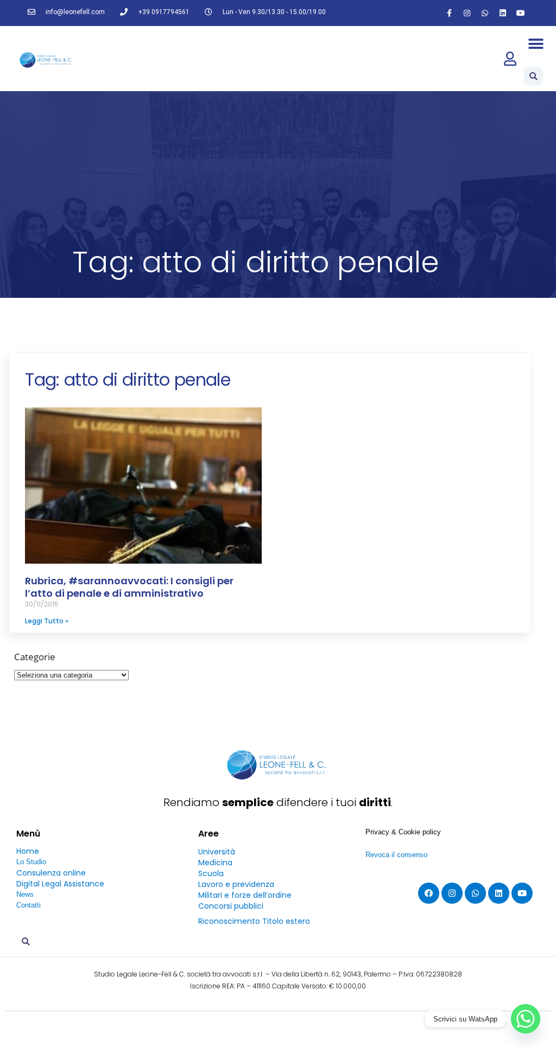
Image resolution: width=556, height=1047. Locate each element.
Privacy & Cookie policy (403, 832)
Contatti (28, 905)
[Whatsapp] (484, 13)
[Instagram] (467, 13)
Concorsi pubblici (230, 906)
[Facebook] (428, 893)
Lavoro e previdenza (236, 884)
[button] (536, 43)
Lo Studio (31, 862)
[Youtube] (520, 13)
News (25, 894)
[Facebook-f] (449, 13)
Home (27, 851)
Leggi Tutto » (46, 620)
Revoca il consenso (396, 855)
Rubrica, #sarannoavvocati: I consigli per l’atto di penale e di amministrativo (129, 587)
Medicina (215, 862)
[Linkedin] (502, 13)
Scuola (211, 873)
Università (216, 851)
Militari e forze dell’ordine (245, 895)
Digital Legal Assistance (60, 883)
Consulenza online (51, 872)
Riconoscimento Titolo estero (254, 921)
